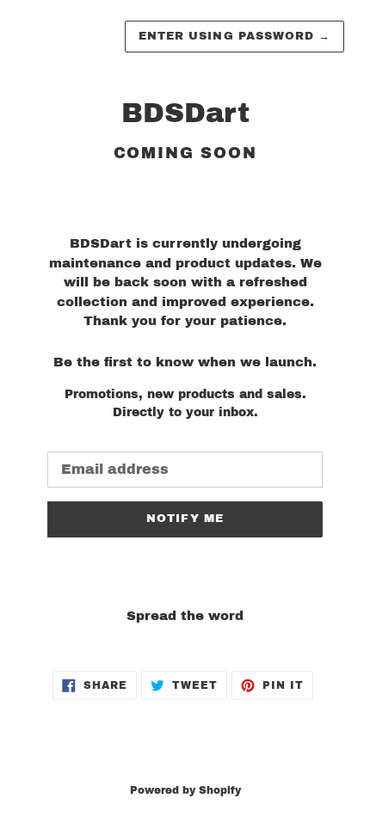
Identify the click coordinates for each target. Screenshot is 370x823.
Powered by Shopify (185, 790)
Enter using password (234, 36)
